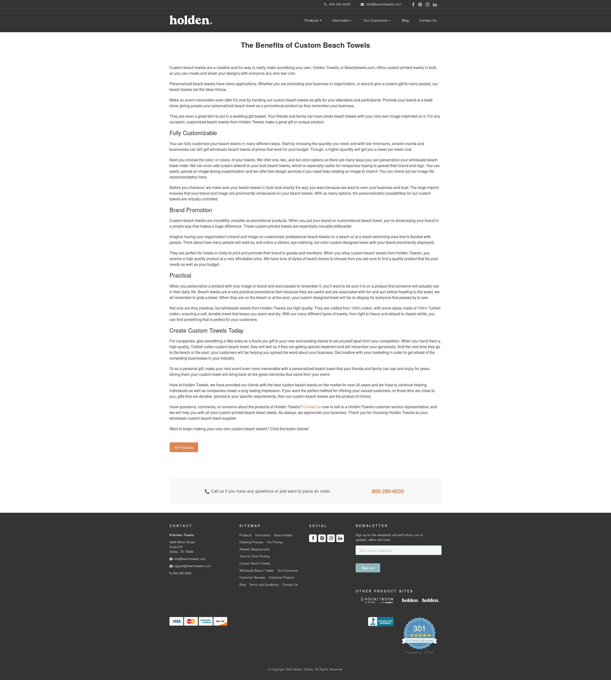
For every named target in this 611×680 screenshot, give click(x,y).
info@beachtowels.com (189, 558)
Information (341, 20)
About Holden (283, 535)
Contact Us (428, 20)
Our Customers (376, 20)
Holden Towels (183, 535)
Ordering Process (251, 542)
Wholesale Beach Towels (256, 570)
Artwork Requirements (254, 549)
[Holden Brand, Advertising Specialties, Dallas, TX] (381, 621)
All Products (183, 447)
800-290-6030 (388, 491)
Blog (405, 20)
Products (312, 20)
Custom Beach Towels (254, 563)
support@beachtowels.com (192, 566)
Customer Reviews (252, 577)
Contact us (312, 406)
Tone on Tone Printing (254, 556)
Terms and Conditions (264, 584)
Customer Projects (282, 577)
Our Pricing (274, 542)
